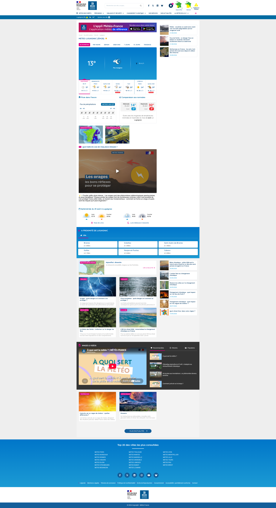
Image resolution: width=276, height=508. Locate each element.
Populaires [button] (191, 348)
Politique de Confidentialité (126, 483)
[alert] (196, 6)
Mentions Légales (93, 483)
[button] (196, 13)
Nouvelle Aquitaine (88, 35)
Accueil (80, 35)
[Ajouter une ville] (109, 17)
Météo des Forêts (85, 13)
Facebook (148, 6)
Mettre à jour (107, 104)
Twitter (153, 6)
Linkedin (157, 6)
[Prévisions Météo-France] (92, 5)
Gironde (96, 35)
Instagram (141, 475)
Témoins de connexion (108, 483)
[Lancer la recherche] (141, 5)
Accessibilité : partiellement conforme (178, 483)
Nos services (153, 13)
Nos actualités (166, 13)
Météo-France (144, 505)
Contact (195, 483)
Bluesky (162, 6)
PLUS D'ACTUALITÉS (137, 431)
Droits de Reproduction (144, 483)
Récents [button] (174, 348)
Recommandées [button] (158, 348)
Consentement (159, 483)
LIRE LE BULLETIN (148, 267)
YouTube (148, 475)
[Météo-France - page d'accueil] (144, 494)
